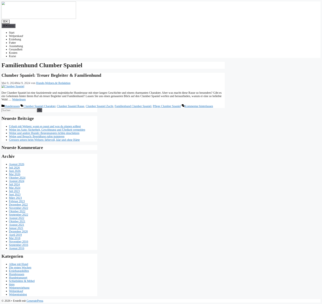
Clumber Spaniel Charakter (39, 106)
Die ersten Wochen (20, 267)
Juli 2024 (14, 184)
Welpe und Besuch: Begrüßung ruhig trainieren (36, 136)
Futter (12, 42)
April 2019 (15, 234)
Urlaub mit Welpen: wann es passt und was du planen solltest (45, 126)
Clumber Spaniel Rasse (70, 106)
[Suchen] (39, 110)
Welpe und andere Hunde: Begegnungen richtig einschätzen (44, 133)
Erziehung (15, 39)
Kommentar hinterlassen (198, 106)
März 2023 (15, 197)
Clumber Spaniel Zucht (99, 106)
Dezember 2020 (18, 231)
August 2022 (16, 218)
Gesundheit (15, 49)
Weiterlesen (19, 99)
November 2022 (18, 208)
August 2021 (16, 224)
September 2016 (18, 244)
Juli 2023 (14, 191)
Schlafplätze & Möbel (22, 281)
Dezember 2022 (18, 204)
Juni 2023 (14, 194)
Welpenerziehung (19, 287)
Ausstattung (16, 46)
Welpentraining (18, 294)
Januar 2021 (16, 228)
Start (11, 32)
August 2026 (16, 164)
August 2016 (16, 248)
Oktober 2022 (17, 211)
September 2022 (18, 214)
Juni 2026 (14, 171)
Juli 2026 (14, 167)
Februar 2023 (17, 201)
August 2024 (16, 181)
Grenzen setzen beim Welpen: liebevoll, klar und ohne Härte (44, 139)
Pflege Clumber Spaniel (167, 106)
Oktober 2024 (17, 177)
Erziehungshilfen (19, 270)
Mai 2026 (14, 174)
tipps (12, 284)
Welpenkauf (16, 36)
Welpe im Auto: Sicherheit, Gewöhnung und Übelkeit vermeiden (47, 129)
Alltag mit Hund (18, 264)
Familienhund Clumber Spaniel (133, 106)
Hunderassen (12, 106)
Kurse (12, 56)
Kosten (13, 52)
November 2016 (18, 241)
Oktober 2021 (17, 221)
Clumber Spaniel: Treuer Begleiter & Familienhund (51, 75)
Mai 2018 (14, 238)
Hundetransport (18, 277)
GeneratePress (34, 300)
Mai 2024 (14, 187)
